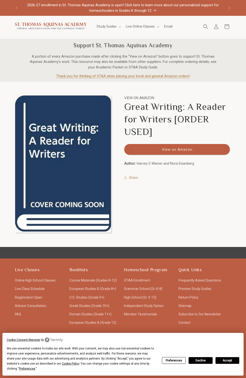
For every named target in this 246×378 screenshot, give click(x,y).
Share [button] (133, 178)
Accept (227, 360)
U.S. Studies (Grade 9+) (86, 297)
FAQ (18, 314)
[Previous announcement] (16, 7)
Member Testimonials (140, 314)
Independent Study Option (144, 306)
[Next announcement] (229, 7)
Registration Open (28, 297)
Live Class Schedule (30, 289)
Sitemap (184, 306)
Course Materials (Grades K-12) (93, 280)
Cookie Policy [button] (70, 363)
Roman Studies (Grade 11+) (90, 314)
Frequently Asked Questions (199, 280)
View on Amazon (177, 149)
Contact (184, 322)
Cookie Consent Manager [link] (23, 340)
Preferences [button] (27, 368)
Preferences (174, 360)
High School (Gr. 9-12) (140, 297)
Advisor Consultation (30, 306)
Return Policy (188, 297)
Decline (201, 360)
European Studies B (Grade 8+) (92, 289)
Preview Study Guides (194, 289)
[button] (108, 26)
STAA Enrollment (137, 280)
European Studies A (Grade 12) (92, 322)
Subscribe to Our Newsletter (199, 314)
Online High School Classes (35, 280)
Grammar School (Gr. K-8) (143, 289)
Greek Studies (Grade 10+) (89, 306)
